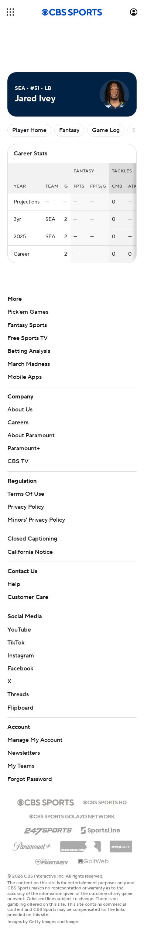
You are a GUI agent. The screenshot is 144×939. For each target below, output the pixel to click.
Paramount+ (23, 448)
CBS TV (17, 461)
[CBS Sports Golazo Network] (72, 815)
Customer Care (27, 597)
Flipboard (20, 707)
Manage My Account (34, 740)
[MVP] (121, 843)
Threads (18, 694)
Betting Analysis (28, 351)
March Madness (28, 364)
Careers (17, 422)
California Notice (30, 552)
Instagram (20, 655)
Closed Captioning (32, 538)
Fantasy (69, 130)
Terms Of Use (25, 494)
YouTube (19, 629)
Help (13, 584)
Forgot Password (29, 779)
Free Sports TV (27, 338)
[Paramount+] (32, 844)
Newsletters (23, 753)
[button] (10, 12)
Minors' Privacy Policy (36, 520)
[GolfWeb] (93, 861)
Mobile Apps (24, 377)
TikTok (15, 642)
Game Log (106, 130)
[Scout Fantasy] (52, 861)
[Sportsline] (100, 829)
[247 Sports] (48, 829)
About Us (19, 409)
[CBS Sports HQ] (105, 801)
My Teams (20, 766)
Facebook (20, 668)
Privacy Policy (25, 507)
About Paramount (31, 435)
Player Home (29, 130)
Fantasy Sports (27, 325)
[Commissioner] (80, 844)
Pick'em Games (27, 312)
